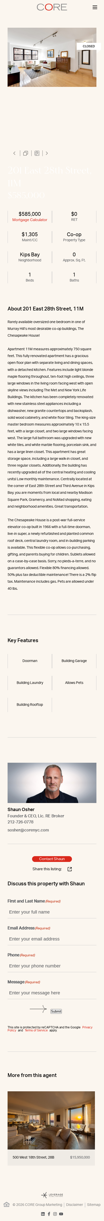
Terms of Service (36, 1030)
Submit (56, 1011)
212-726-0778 (20, 822)
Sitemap (93, 1205)
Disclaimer (74, 1205)
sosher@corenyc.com (28, 830)
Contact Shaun (52, 859)
